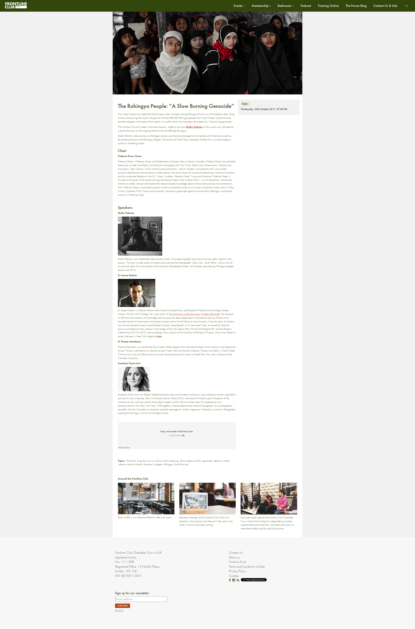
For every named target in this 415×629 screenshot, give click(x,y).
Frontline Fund (237, 562)
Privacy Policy (237, 571)
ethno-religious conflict (190, 460)
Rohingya (168, 464)
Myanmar (148, 464)
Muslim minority (134, 464)
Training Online (328, 6)
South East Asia (181, 464)
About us (234, 557)
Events (238, 6)
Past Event (131, 460)
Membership (260, 6)
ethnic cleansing (170, 460)
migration (217, 460)
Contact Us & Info (385, 6)
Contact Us (236, 552)
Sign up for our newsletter (132, 593)
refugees (158, 464)
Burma (159, 460)
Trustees (234, 576)
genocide (207, 460)
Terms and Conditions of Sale (247, 566)
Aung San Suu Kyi (145, 460)
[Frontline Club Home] (16, 5)
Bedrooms (285, 6)
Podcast (306, 6)
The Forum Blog (356, 6)
